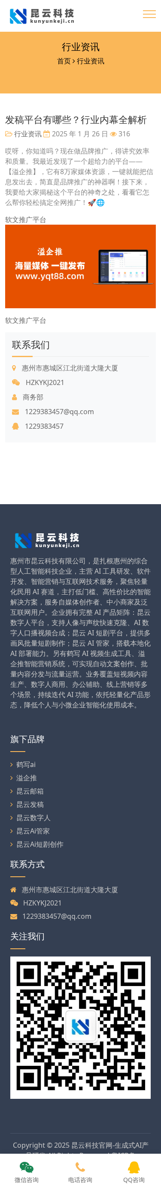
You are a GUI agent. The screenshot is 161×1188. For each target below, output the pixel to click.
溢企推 (26, 777)
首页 (64, 61)
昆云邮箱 (30, 791)
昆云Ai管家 (33, 831)
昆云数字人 (33, 817)
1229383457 (43, 426)
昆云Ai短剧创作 (40, 844)
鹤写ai (26, 764)
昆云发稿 (30, 804)
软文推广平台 (25, 219)
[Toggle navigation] (149, 14)
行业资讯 (81, 46)
